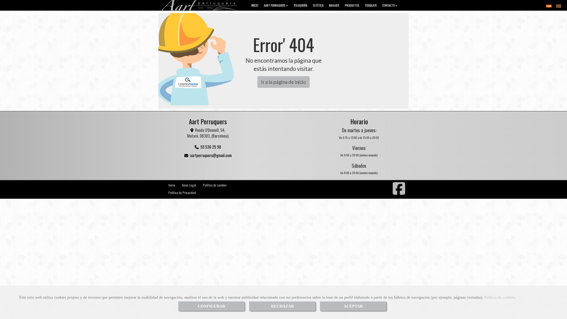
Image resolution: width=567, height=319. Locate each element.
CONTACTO (389, 5)
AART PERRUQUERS (275, 5)
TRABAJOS (371, 5)
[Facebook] (399, 192)
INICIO (254, 5)
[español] (550, 5)
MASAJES (334, 5)
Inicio (171, 185)
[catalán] (559, 5)
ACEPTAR (353, 306)
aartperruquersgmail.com (211, 155)
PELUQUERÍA (300, 5)
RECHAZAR (282, 306)
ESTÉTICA (318, 5)
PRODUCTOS (352, 5)
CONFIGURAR (211, 306)
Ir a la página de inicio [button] (283, 82)
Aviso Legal (189, 185)
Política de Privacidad (182, 192)
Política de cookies (499, 297)
